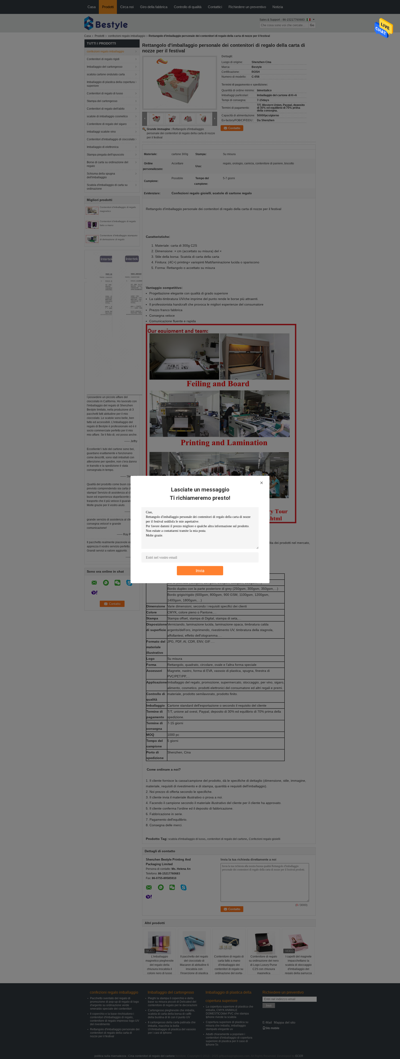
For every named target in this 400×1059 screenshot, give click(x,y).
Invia (200, 570)
